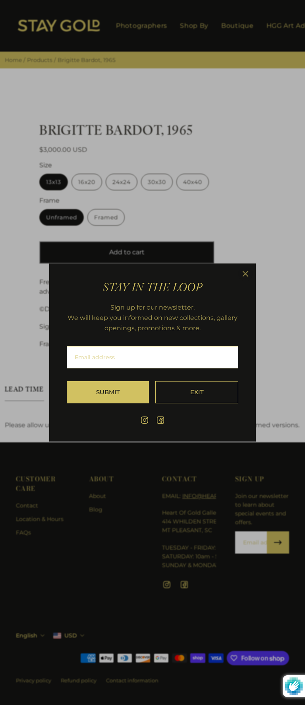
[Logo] (59, 26)
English (26, 635)
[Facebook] (160, 420)
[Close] (245, 274)
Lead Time (24, 389)
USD (70, 635)
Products (40, 60)
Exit (197, 392)
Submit (108, 392)
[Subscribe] (278, 542)
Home (14, 60)
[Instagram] (145, 420)
